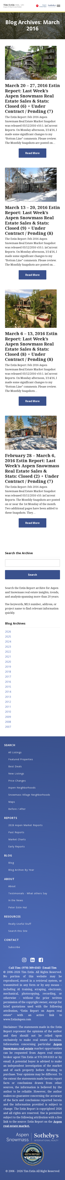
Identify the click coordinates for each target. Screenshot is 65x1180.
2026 (8, 631)
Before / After (17, 808)
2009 (8, 717)
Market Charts (17, 839)
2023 (8, 646)
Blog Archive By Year (21, 869)
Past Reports (16, 832)
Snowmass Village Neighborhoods (29, 794)
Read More (32, 153)
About (9, 879)
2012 (8, 702)
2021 (8, 656)
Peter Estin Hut (17, 907)
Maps (11, 801)
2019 (8, 667)
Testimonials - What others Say (27, 893)
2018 (8, 671)
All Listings (15, 752)
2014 (8, 692)
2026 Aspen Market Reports (25, 825)
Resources (12, 916)
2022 (8, 651)
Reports (10, 818)
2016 (8, 682)
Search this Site (18, 930)
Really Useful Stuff (19, 923)
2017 (8, 676)
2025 (8, 636)
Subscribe (14, 947)
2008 (8, 722)
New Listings (16, 773)
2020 (8, 662)
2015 (8, 687)
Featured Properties (20, 759)
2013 (8, 697)
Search (9, 745)
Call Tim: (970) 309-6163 (24, 967)
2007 (8, 727)
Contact (11, 940)
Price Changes (17, 780)
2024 (8, 641)
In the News (15, 900)
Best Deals (15, 766)
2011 (8, 707)
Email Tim (49, 967)
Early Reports (16, 846)
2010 (8, 712)
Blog (8, 855)
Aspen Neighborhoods (22, 787)
